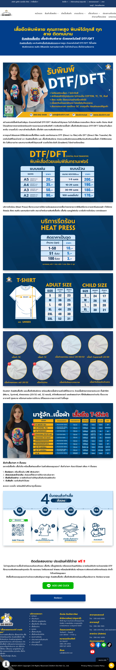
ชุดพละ (33, 629)
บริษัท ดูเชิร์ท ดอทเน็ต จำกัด (20, 2)
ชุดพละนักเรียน (8, 651)
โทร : (97, 626)
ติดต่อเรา (58, 597)
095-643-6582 (99, 618)
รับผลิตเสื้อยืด (31, 38)
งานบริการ (78, 14)
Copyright (26, 666)
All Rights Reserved (40, 666)
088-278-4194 (65, 644)
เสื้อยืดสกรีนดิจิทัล (37, 634)
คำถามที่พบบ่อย (99, 5)
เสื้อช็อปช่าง (35, 626)
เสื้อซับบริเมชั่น (36, 632)
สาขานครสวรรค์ (93, 2)
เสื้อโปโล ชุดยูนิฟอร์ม (38, 621)
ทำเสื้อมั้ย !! (34, 2)
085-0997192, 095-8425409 (105, 630)
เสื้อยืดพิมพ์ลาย (49, 43)
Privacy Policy (86, 666)
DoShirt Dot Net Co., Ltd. (59, 666)
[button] (6, 90)
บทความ (112, 17)
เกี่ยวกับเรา (93, 14)
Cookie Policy (99, 666)
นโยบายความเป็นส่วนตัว (39, 639)
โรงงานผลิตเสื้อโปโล (7, 634)
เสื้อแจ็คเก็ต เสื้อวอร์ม (38, 624)
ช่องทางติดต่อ (109, 14)
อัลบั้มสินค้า (66, 14)
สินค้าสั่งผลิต (51, 14)
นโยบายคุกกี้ (35, 642)
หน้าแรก (38, 14)
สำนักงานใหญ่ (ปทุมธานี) (78, 2)
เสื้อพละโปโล (19, 634)
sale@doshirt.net (66, 653)
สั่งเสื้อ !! (65, 2)
